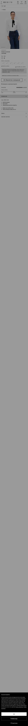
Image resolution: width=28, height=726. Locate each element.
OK (14, 714)
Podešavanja (14, 718)
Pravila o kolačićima (19, 706)
